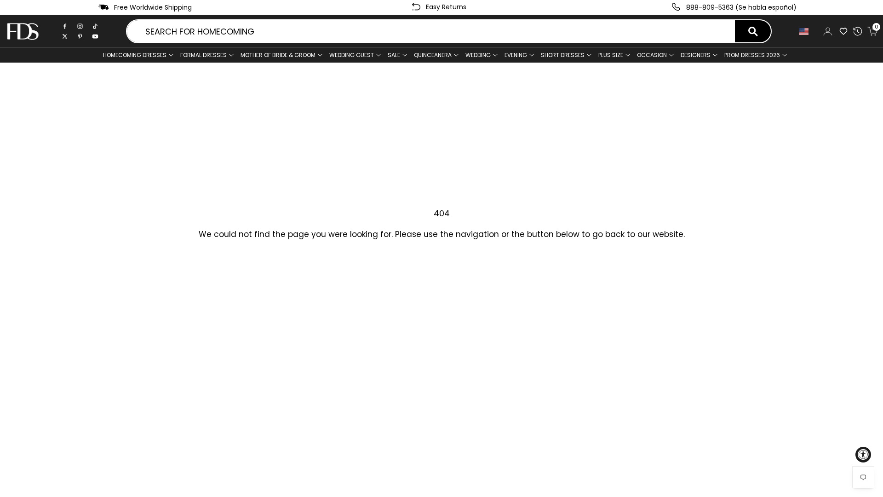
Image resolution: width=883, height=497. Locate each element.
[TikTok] (95, 26)
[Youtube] (95, 36)
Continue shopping (441, 264)
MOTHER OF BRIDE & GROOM (278, 55)
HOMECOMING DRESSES (134, 55)
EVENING (516, 55)
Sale (394, 55)
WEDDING (478, 55)
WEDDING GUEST (351, 55)
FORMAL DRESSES (203, 55)
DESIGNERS (696, 55)
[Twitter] (65, 36)
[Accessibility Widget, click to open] (863, 454)
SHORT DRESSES (563, 55)
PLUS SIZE (610, 55)
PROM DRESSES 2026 (752, 55)
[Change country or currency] (806, 31)
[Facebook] (65, 26)
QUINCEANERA (433, 55)
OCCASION (652, 55)
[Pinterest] (80, 36)
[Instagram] (80, 26)
